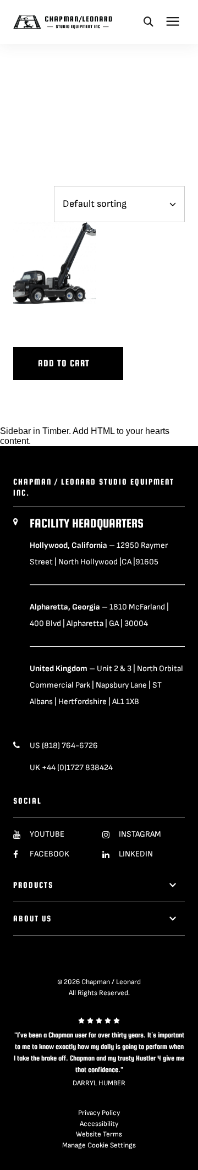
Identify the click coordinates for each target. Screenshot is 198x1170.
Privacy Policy (99, 1112)
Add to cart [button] (64, 363)
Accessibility (99, 1123)
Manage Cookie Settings (99, 1145)
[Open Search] (148, 21)
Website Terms (99, 1134)
